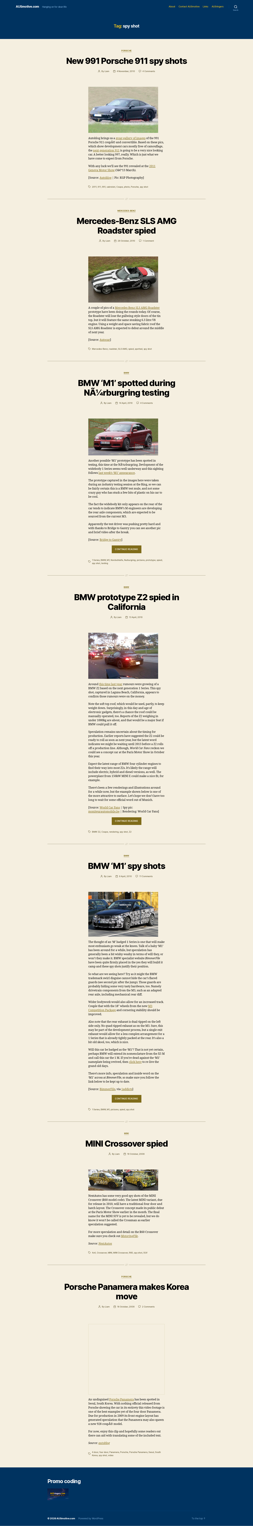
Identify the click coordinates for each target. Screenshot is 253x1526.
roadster (113, 349)
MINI (126, 1133)
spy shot (144, 187)
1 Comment (148, 240)
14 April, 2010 (126, 403)
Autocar (105, 340)
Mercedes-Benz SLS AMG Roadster (137, 308)
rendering (114, 831)
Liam (107, 71)
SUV (145, 1252)
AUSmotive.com (27, 6)
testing (104, 563)
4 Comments (148, 71)
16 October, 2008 (126, 1306)
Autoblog (105, 178)
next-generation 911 (106, 150)
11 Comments (145, 876)
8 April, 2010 (125, 876)
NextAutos (105, 1243)
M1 (108, 560)
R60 (131, 1252)
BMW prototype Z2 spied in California (126, 602)
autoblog (104, 1443)
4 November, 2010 (126, 71)
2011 (94, 187)
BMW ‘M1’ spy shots (126, 866)
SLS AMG (122, 349)
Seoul (151, 1452)
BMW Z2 (96, 831)
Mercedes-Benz (126, 211)
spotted (138, 349)
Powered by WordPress (90, 1518)
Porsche (126, 51)
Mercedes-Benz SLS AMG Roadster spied (126, 226)
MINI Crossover (120, 1252)
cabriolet (111, 187)
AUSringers (218, 6)
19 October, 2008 (136, 1154)
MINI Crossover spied (126, 1143)
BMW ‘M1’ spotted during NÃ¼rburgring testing (126, 388)
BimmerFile (107, 1089)
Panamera (114, 1452)
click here (135, 1062)
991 (103, 187)
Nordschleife (117, 560)
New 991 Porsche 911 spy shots (126, 61)
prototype (151, 560)
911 (99, 187)
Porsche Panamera (121, 1399)
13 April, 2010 (136, 617)
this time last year (110, 684)
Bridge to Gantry (110, 540)
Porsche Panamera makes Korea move (126, 1291)
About (172, 6)
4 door (95, 1452)
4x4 (94, 1252)
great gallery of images (130, 138)
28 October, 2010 (126, 240)
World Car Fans (110, 807)
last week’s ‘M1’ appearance (117, 473)
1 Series (96, 560)
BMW (126, 373)
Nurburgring (130, 560)
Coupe (119, 187)
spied (131, 349)
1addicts (126, 1089)
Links (205, 6)
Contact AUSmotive (189, 6)
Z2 (130, 831)
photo (127, 187)
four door (103, 1452)
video (110, 1455)
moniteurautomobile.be (104, 811)
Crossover (102, 1252)
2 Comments (148, 1306)
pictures (141, 560)
